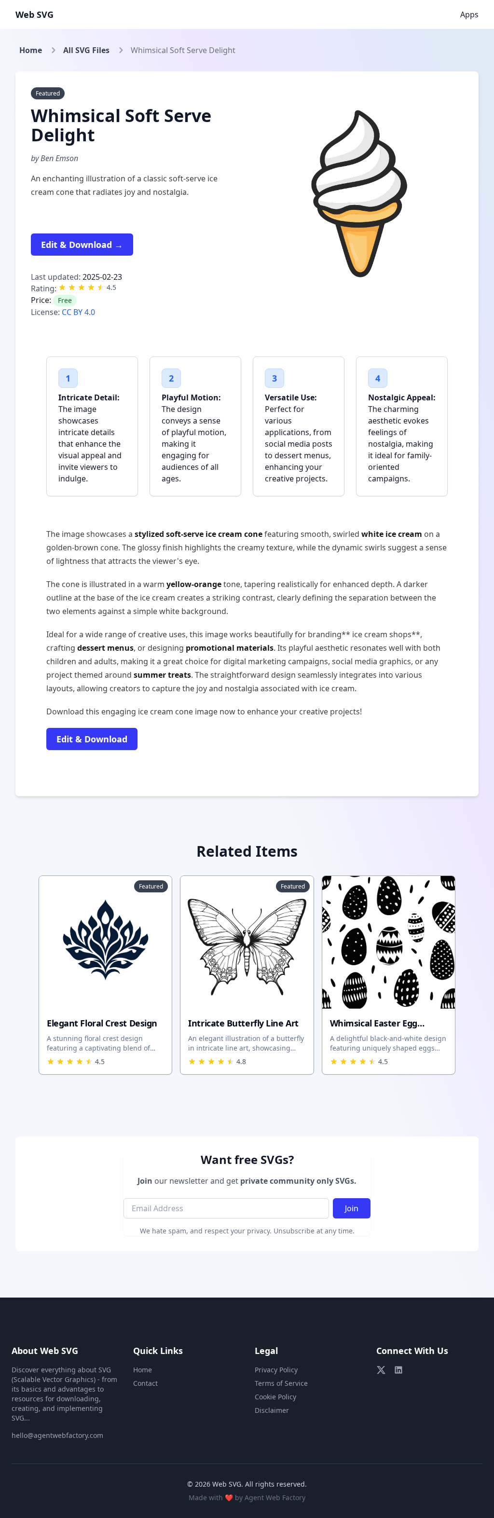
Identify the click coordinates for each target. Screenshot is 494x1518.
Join (351, 1208)
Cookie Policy (275, 1396)
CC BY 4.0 (78, 312)
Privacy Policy (276, 1369)
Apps (469, 14)
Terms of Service (281, 1383)
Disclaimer (272, 1410)
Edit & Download (91, 739)
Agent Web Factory (275, 1497)
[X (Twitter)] (381, 1370)
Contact (145, 1383)
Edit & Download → (82, 244)
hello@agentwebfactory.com (57, 1435)
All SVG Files (86, 50)
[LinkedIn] (398, 1370)
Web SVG (34, 14)
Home (30, 50)
